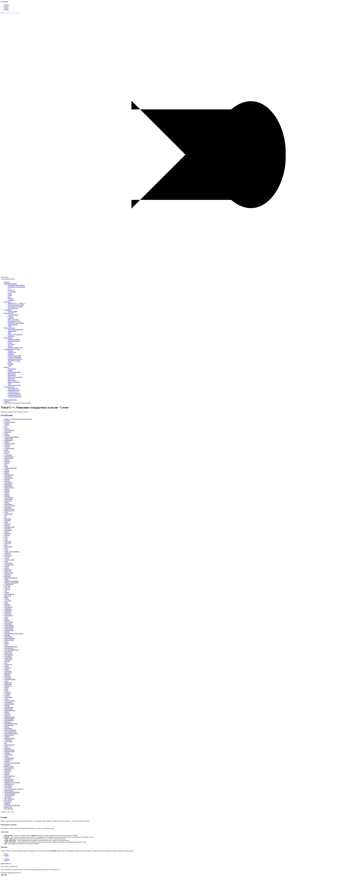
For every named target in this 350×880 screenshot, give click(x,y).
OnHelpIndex (8, 728)
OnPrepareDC (8, 709)
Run (5, 743)
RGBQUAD (8, 807)
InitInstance (7, 722)
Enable (6, 450)
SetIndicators (8, 682)
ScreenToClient (8, 779)
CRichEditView (9, 648)
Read (5, 545)
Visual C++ (7, 401)
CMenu (6, 579)
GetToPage (7, 612)
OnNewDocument (9, 506)
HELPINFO (8, 797)
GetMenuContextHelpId (11, 581)
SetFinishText (8, 637)
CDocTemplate (8, 497)
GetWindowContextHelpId (12, 763)
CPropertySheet (8, 630)
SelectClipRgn (8, 483)
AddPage (7, 632)
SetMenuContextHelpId (11, 582)
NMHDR (7, 804)
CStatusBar (7, 677)
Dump (6, 602)
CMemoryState (8, 573)
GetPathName (8, 504)
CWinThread (8, 740)
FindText (7, 525)
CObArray (7, 589)
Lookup (6, 568)
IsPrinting (7, 479)
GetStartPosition (9, 564)
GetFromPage (8, 607)
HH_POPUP (8, 800)
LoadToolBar (8, 697)
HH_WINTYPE (9, 799)
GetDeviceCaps (8, 474)
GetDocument (8, 702)
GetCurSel (7, 556)
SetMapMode (8, 486)
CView (6, 699)
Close (6, 540)
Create (6, 617)
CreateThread (8, 741)
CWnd (6, 746)
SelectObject (8, 484)
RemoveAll (7, 432)
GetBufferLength (9, 527)
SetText (6, 453)
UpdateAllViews (9, 510)
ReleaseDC (7, 777)
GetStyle (6, 761)
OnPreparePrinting (9, 710)
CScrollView (8, 656)
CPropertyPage (8, 622)
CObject (6, 599)
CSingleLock (8, 659)
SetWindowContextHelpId (12, 782)
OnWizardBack (8, 625)
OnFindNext (8, 530)
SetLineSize (7, 671)
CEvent (6, 532)
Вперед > (7, 860)
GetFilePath (7, 542)
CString (6, 687)
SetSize (6, 433)
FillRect (6, 473)
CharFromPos (8, 514)
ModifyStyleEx (8, 766)
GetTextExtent (8, 478)
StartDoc (6, 489)
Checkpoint (7, 574)
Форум (6, 6)
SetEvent (7, 535)
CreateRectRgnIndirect (11, 646)
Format (6, 691)
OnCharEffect (8, 651)
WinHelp (7, 736)
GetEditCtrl (7, 528)
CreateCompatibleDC (10, 468)
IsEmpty (6, 566)
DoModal (7, 496)
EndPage (7, 471)
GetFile (6, 502)
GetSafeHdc (7, 476)
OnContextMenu (9, 768)
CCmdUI (7, 447)
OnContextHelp (9, 725)
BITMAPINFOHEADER (12, 792)
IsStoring (7, 424)
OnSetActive (8, 623)
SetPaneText (8, 686)
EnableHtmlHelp (9, 718)
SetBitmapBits (8, 440)
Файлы (6, 9)
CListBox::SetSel (9, 560)
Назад (6, 854)
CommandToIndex (9, 679)
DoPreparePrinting (9, 700)
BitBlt (6, 466)
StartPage (7, 491)
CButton (6, 442)
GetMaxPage (8, 610)
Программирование (10, 400)
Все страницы (8, 808)
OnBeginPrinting (9, 704)
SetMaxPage (8, 614)
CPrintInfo (7, 605)
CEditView (7, 524)
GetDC (6, 756)
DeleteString (8, 555)
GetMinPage (8, 609)
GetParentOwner (9, 758)
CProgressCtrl (8, 615)
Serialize (6, 604)
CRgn (6, 645)
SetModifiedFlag (9, 509)
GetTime (6, 460)
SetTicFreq (7, 676)
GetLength (7, 543)
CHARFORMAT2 (9, 794)
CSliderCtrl (7, 668)
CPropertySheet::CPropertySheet (13, 633)
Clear (5, 515)
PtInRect (6, 643)
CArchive (7, 420)
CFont (6, 550)
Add (5, 427)
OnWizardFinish (9, 627)
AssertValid (7, 600)
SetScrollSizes (8, 658)
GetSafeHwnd (8, 759)
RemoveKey (8, 569)
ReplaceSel (7, 520)
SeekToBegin (8, 546)
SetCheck (7, 445)
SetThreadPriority (9, 745)
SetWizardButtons (9, 638)
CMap (6, 561)
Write (5, 548)
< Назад (6, 858)
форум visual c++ (6, 863)
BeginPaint (7, 748)
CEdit (6, 512)
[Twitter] (4, 875)
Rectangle (7, 481)
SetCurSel (7, 587)
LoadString (7, 692)
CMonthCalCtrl (8, 584)
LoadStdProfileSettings (11, 723)
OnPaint (6, 774)
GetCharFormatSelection (11, 650)
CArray (6, 425)
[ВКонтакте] (2, 875)
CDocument (7, 501)
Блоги (6, 8)
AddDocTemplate (9, 717)
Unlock (6, 666)
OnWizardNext (8, 628)
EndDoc (6, 469)
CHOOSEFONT (9, 795)
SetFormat (7, 461)
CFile (6, 537)
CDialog (6, 494)
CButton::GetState (9, 443)
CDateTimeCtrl (8, 458)
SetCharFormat (8, 655)
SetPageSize (7, 673)
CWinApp (7, 715)
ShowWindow (8, 786)
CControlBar (8, 455)
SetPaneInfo (7, 684)
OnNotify (7, 772)
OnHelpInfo (7, 769)
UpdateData (7, 787)
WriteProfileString (9, 738)
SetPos (6, 619)
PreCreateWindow (9, 776)
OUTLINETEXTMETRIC (12, 805)
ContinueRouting (9, 448)
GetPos (6, 669)
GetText (6, 558)
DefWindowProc (9, 750)
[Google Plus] (6, 875)
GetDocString (8, 499)
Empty (6, 689)
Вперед (6, 855)
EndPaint (7, 753)
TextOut (6, 492)
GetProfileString (9, 720)
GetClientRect (8, 754)
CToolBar (7, 694)
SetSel (6, 522)
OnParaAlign (8, 653)
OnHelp (6, 727)
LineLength (7, 519)
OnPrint (6, 712)
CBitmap (7, 435)
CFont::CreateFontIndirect (12, 551)
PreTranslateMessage (10, 732)
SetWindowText (9, 784)
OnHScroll (7, 771)
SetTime (6, 463)
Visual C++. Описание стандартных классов (18, 419)
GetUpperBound (9, 430)
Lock (5, 663)
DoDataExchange (9, 751)
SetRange (7, 620)
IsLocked (7, 661)
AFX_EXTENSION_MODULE (14, 789)
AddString (7, 553)
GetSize (6, 429)
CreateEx (7, 695)
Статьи (6, 4)
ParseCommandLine (10, 730)
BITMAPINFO (8, 790)
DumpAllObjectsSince (10, 578)
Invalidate (7, 764)
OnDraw (6, 705)
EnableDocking (8, 456)
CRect (6, 641)
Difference (7, 576)
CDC (5, 465)
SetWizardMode (9, 640)
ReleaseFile (7, 507)
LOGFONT (7, 802)
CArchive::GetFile (9, 422)
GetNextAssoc (8, 563)
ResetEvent (7, 533)
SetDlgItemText (8, 781)
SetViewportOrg (9, 487)
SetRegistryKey (8, 735)
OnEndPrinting (8, 707)
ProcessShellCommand (11, 733)
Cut (5, 517)
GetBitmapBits (8, 438)
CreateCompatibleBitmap (11, 437)
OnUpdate (7, 713)
